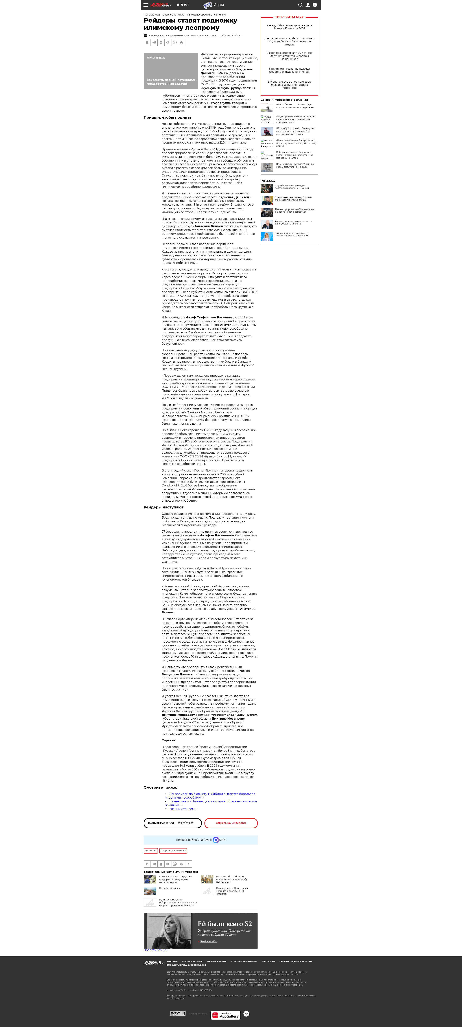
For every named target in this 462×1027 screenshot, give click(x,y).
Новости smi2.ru (156, 950)
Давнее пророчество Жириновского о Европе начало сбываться (295, 210)
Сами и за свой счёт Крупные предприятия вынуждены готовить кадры (175, 879)
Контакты (172, 961)
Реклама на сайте (192, 961)
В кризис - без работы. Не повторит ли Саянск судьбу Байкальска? (231, 879)
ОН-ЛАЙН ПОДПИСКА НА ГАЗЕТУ (296, 961)
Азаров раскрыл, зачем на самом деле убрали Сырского (293, 222)
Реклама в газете (216, 961)
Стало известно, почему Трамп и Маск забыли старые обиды (293, 198)
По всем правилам (169, 888)
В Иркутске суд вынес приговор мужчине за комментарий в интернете (289, 84)
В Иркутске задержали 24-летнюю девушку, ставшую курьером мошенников (289, 56)
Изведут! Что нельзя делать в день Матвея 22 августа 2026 (290, 27)
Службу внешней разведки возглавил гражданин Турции (292, 186)
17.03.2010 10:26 (152, 14)
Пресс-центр (268, 961)
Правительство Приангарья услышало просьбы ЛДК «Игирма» (232, 891)
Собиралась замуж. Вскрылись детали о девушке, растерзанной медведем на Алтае (294, 155)
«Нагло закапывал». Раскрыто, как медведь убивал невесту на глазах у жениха (296, 143)
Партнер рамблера (198, 1014)
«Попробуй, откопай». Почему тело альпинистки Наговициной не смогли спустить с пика (296, 131)
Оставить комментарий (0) (231, 823)
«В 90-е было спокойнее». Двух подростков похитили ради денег (295, 106)
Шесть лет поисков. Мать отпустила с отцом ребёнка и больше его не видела (289, 41)
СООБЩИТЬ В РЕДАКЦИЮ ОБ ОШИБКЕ (186, 965)
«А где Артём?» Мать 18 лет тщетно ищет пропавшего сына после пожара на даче (295, 119)
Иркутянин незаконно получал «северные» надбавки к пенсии (290, 70)
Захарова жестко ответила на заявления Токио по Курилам (291, 234)
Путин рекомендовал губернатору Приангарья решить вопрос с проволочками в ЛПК (178, 902)
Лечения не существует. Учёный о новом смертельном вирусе (295, 165)
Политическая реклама (243, 961)
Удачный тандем (181, 809)
